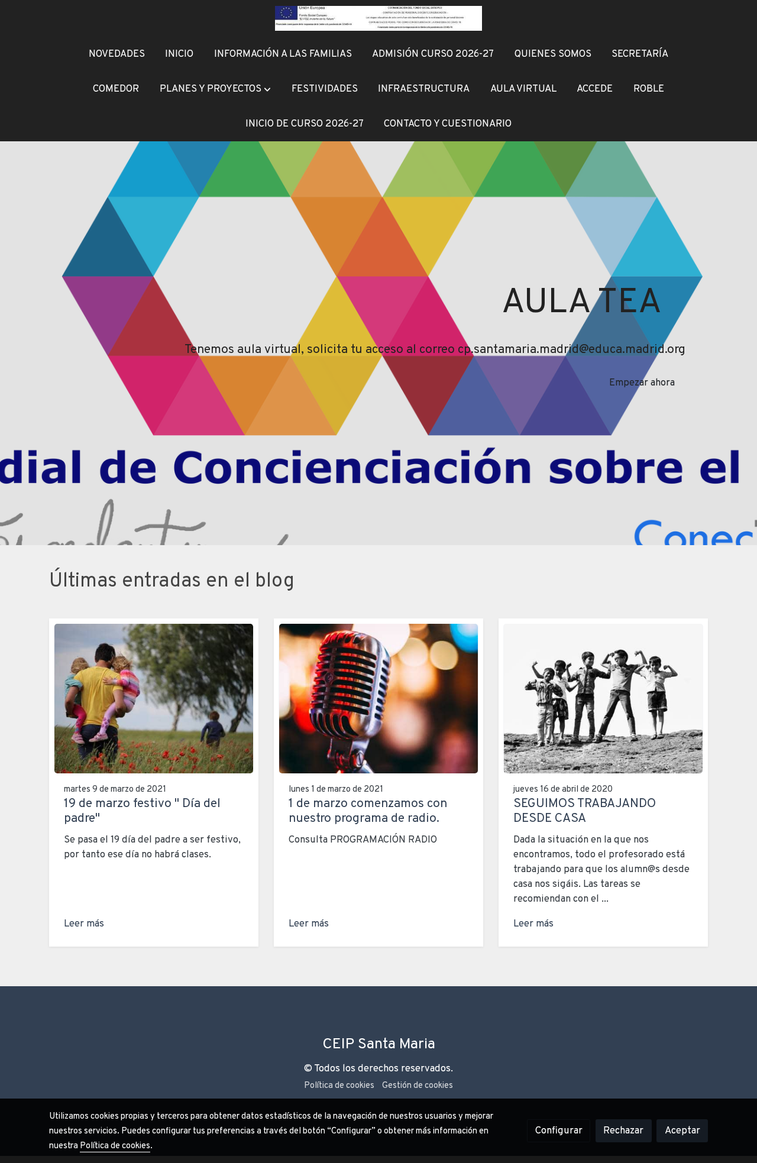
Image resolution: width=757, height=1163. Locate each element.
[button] (215, 89)
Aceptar (682, 1131)
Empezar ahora (642, 383)
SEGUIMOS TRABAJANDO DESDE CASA (584, 811)
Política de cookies (339, 1085)
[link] (378, 18)
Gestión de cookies (417, 1085)
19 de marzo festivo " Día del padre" (142, 811)
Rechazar (623, 1131)
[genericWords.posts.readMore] (153, 698)
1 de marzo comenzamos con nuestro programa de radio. (368, 811)
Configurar (559, 1131)
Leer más (84, 924)
